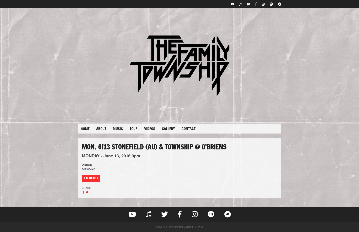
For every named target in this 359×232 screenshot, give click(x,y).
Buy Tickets (91, 178)
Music (118, 128)
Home (85, 128)
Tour (134, 128)
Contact (188, 128)
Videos (149, 128)
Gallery (168, 128)
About (101, 128)
